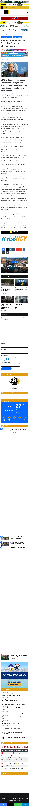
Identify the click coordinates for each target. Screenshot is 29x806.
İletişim (18, 800)
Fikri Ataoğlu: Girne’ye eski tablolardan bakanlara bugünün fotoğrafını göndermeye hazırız (14, 267)
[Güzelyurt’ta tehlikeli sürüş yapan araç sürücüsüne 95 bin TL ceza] (7, 282)
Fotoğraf (11, 800)
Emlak (15, 800)
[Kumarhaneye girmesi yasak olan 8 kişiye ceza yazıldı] (5, 657)
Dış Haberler (4, 37)
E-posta (3, 343)
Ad (2, 337)
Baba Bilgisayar (24, 796)
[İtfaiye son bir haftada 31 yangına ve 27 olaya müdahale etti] (5, 538)
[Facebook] (3, 249)
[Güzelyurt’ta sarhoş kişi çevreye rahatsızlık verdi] (21, 282)
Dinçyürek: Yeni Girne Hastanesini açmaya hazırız (20, 306)
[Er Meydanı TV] (6, 12)
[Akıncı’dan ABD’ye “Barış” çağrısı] (5, 600)
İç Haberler (8, 798)
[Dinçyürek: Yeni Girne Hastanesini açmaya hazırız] (21, 299)
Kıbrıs (15, 37)
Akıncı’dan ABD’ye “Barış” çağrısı (18, 547)
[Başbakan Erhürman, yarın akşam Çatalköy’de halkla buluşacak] (5, 482)
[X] (7, 249)
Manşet (8, 34)
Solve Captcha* (4, 355)
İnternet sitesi (4, 349)
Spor (23, 798)
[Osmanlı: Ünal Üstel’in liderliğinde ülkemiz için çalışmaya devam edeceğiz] (7, 299)
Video (26, 798)
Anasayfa (4, 34)
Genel (10, 37)
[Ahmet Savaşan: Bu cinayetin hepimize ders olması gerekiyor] (5, 544)
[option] (14, 265)
